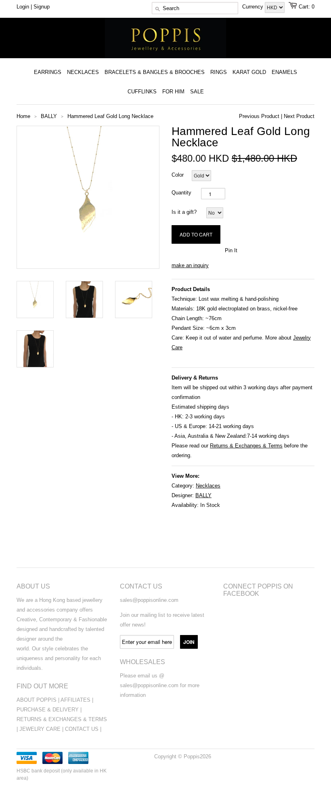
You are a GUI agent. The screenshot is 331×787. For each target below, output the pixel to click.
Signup (42, 7)
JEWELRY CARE (40, 729)
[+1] (214, 250)
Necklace (207, 486)
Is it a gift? (184, 212)
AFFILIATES (75, 700)
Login (23, 7)
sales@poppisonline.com (149, 600)
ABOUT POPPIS (37, 700)
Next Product (299, 116)
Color (178, 175)
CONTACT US (82, 729)
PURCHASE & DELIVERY (48, 710)
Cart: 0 (306, 7)
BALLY (203, 495)
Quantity (181, 193)
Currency (253, 7)
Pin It (231, 250)
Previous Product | (260, 116)
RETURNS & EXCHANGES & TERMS (62, 719)
